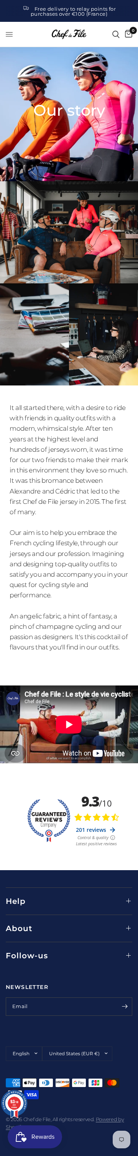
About (19, 928)
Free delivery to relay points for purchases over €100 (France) (73, 11)
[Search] (116, 34)
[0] (127, 34)
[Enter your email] (124, 1006)
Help (16, 901)
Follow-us (27, 955)
